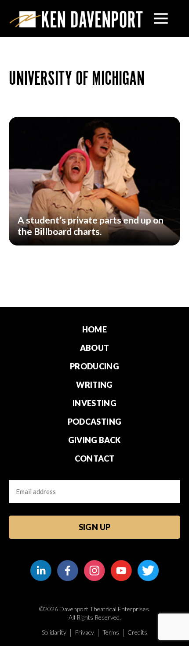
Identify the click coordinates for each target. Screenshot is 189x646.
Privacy (84, 632)
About (94, 348)
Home (94, 329)
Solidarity (54, 632)
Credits (137, 632)
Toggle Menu (161, 18)
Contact (95, 458)
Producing (94, 366)
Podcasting (95, 421)
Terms (110, 632)
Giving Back (94, 440)
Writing (94, 385)
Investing (94, 403)
